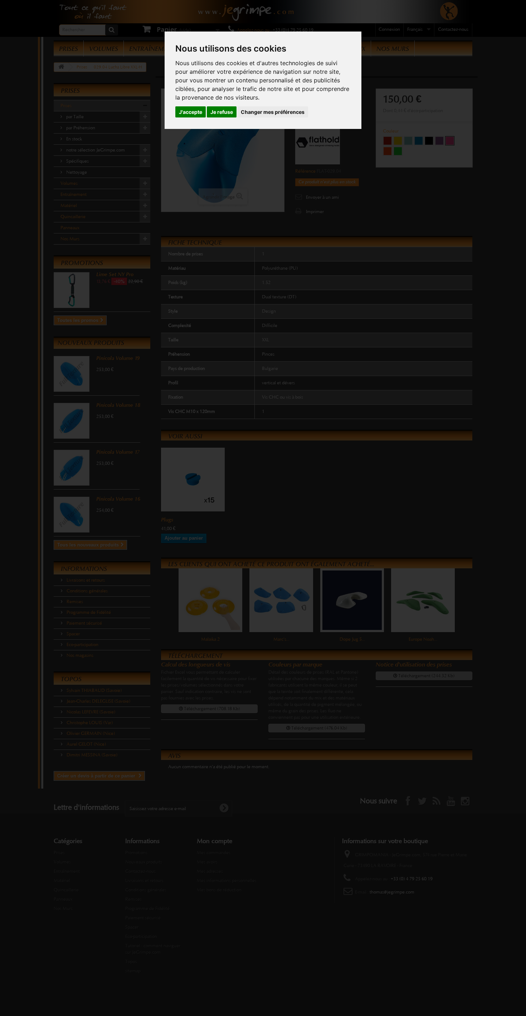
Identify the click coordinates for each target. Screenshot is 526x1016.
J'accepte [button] (190, 112)
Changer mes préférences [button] (273, 112)
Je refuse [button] (221, 112)
